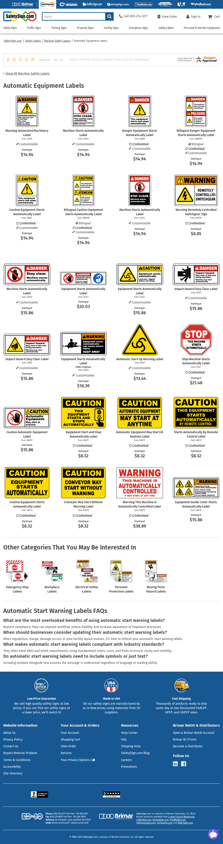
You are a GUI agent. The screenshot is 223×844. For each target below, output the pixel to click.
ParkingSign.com (160, 820)
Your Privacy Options (75, 760)
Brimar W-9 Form (184, 739)
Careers (126, 760)
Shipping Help (130, 746)
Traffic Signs (34, 28)
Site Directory (12, 773)
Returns (66, 753)
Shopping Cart (70, 739)
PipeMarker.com (178, 820)
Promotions (129, 767)
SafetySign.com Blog (135, 753)
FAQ (124, 739)
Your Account (70, 733)
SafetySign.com (13, 40)
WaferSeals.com (185, 823)
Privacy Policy (12, 739)
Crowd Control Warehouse (181, 817)
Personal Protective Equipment (202, 28)
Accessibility (12, 767)
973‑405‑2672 (82, 813)
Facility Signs (111, 28)
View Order (68, 746)
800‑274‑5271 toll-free (63, 813)
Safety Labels (33, 40)
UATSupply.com (164, 823)
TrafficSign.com (143, 820)
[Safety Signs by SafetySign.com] (18, 21)
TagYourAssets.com (146, 823)
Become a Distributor (188, 746)
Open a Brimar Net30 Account (193, 733)
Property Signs (85, 28)
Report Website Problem (20, 753)
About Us (9, 733)
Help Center (129, 733)
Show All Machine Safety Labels (27, 73)
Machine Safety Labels (57, 40)
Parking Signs (59, 28)
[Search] (109, 16)
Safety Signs (10, 28)
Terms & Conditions (16, 760)
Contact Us (10, 746)
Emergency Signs (138, 28)
